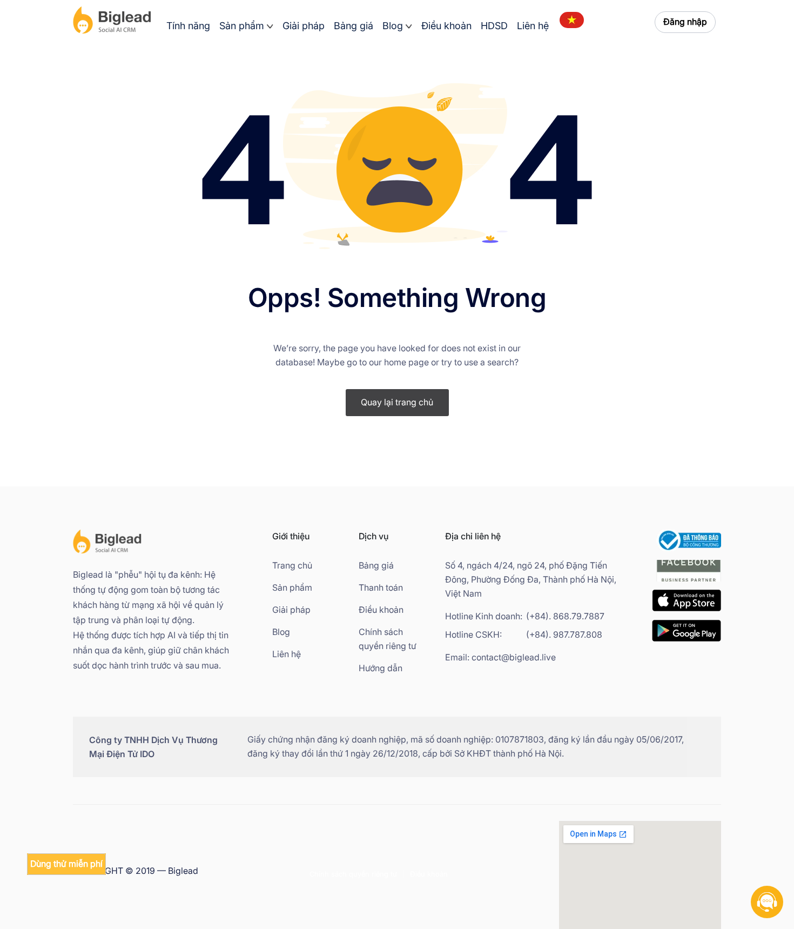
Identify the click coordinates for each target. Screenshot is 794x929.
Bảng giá (353, 26)
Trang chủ (292, 565)
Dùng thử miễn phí (66, 864)
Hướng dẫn (380, 668)
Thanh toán (381, 588)
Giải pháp (303, 26)
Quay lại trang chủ (397, 402)
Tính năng (188, 26)
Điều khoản (446, 26)
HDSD (494, 26)
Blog (392, 26)
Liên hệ (533, 26)
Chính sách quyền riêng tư (387, 639)
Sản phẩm (241, 26)
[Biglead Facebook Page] (688, 583)
